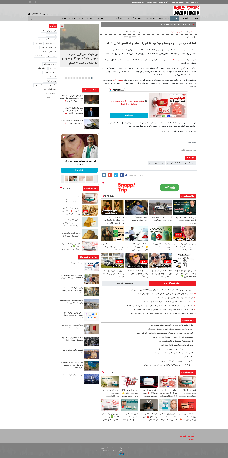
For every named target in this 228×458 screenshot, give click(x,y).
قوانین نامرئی (188, 357)
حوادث (63, 18)
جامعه (152, 18)
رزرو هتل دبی (51, 93)
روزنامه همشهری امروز (192, 2)
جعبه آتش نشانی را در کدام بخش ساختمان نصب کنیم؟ (72, 326)
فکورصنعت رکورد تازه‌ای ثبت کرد (72, 375)
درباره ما (191, 433)
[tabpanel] (79, 45)
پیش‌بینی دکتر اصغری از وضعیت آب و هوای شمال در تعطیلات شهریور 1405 (72, 365)
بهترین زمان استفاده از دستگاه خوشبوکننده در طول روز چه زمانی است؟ (72, 290)
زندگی (133, 18)
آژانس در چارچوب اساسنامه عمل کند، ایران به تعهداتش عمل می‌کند (170, 329)
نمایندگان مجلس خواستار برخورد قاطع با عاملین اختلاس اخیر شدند (151, 43)
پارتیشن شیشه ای (50, 81)
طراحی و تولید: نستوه (113, 454)
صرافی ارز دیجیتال (50, 72)
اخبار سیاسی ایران (181, 32)
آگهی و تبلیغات (163, 2)
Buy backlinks (41, 68)
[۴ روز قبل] (91, 341)
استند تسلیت (39, 56)
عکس (81, 18)
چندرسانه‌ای (90, 18)
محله (140, 18)
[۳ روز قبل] (91, 316)
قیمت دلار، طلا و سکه (186, 436)
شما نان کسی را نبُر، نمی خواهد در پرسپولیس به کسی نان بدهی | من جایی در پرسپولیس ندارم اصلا (159, 305)
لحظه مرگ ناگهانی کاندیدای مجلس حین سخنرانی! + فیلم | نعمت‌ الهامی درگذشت (165, 293)
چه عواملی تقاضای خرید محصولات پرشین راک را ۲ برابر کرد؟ (71, 301)
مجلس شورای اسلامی (174, 59)
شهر (146, 18)
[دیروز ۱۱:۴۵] (91, 279)
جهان (167, 18)
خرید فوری (129, 115)
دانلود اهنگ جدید (50, 89)
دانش (127, 18)
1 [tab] (91, 78)
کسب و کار (72, 18)
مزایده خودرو (51, 56)
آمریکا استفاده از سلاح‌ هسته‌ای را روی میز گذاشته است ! (174, 297)
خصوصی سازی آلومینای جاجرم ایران (73, 351)
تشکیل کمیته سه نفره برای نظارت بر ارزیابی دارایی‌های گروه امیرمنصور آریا (168, 365)
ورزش (108, 18)
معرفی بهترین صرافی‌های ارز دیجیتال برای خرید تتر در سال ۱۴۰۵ (73, 315)
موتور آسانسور (51, 35)
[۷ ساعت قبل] (91, 112)
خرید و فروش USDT (49, 30)
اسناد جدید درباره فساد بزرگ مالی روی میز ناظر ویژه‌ (175, 349)
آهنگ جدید (52, 60)
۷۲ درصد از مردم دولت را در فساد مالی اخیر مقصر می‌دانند (173, 353)
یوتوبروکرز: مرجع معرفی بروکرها (45, 85)
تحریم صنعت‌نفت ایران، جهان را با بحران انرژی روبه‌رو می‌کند (173, 337)
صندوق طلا (52, 76)
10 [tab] (65, 78)
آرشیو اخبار (184, 18)
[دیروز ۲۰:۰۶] (91, 99)
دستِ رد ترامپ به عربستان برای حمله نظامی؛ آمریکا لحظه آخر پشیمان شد (168, 301)
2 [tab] (88, 78)
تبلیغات (191, 439)
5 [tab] (80, 78)
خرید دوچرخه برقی (50, 64)
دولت (172, 32)
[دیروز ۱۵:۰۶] (91, 266)
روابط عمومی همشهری (138, 2)
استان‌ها (100, 18)
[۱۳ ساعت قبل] (91, 124)
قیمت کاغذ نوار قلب (76, 263)
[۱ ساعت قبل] (79, 37)
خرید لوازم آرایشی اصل (48, 47)
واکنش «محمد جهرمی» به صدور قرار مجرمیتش (177, 361)
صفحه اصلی (192, 32)
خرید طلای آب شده (49, 51)
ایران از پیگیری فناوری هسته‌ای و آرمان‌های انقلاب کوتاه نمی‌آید (172, 325)
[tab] (172, 283)
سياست (175, 18)
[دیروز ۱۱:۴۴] (91, 291)
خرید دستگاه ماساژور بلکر (47, 39)
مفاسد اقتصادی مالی (174, 162)
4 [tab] (83, 78)
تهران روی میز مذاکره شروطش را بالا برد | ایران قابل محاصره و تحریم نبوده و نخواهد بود (163, 309)
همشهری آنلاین (185, 10)
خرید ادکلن (38, 43)
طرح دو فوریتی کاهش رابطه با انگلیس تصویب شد (176, 341)
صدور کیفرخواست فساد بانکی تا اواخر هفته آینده (177, 345)
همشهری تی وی (152, 2)
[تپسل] (111, 90)
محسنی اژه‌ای (118, 80)
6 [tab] (77, 78)
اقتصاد (160, 18)
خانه (194, 18)
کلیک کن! (79, 170)
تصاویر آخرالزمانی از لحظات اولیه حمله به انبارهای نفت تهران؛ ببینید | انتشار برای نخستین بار (162, 289)
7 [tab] (74, 78)
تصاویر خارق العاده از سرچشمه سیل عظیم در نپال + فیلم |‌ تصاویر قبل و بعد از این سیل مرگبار (161, 313)
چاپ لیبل (53, 68)
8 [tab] (71, 78)
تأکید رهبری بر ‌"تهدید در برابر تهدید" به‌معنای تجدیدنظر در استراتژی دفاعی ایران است (165, 333)
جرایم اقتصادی (189, 162)
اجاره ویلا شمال (51, 43)
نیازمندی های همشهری (177, 2)
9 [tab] (68, 78)
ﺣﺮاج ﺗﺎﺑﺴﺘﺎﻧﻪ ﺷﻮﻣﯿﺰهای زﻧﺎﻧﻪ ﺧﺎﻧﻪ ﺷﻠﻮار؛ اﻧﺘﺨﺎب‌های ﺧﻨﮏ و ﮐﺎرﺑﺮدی (72, 276)
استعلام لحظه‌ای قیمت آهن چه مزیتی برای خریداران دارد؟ (72, 339)
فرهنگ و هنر (117, 18)
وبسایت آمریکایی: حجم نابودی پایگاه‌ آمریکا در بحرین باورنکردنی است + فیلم (80, 58)
